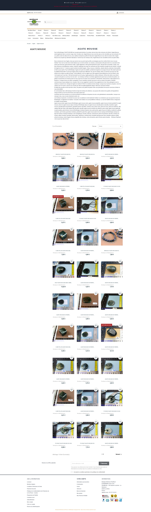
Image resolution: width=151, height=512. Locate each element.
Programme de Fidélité (32, 495)
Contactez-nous (31, 497)
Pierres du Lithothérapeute (33, 506)
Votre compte (81, 479)
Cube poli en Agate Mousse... (87, 186)
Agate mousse (38, 49)
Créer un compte (31, 504)
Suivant (119, 454)
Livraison (29, 482)
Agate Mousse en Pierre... (112, 154)
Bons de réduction (81, 491)
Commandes (80, 484)
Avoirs (78, 486)
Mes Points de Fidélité (82, 495)
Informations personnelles (83, 482)
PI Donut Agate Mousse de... (87, 443)
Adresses (79, 488)
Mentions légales (31, 484)
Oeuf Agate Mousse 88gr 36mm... (63, 282)
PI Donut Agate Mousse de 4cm (112, 186)
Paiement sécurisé (31, 488)
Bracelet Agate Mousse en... (63, 154)
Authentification (30, 499)
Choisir (110, 126)
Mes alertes (79, 493)
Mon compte (30, 502)
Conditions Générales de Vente (34, 486)
